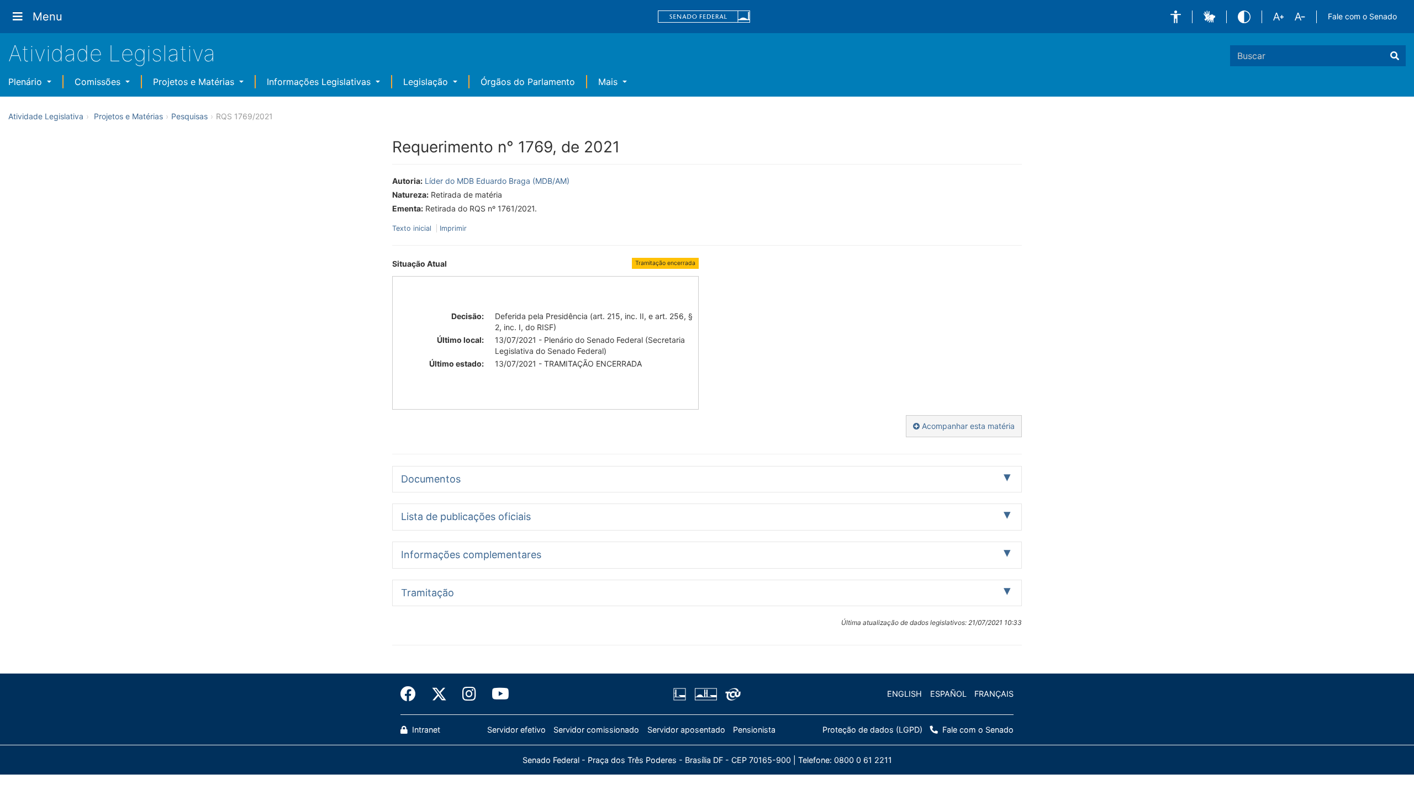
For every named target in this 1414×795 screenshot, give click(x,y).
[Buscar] (1395, 56)
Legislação (427, 81)
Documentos (431, 479)
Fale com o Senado (1362, 16)
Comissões (99, 81)
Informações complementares (471, 554)
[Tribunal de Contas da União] (731, 694)
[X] (439, 694)
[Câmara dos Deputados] (681, 694)
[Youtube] (496, 694)
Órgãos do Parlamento (528, 81)
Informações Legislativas (320, 81)
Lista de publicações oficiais (466, 516)
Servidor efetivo (516, 729)
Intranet (425, 729)
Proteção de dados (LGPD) (872, 729)
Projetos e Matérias (195, 81)
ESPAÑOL (948, 693)
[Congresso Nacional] (705, 694)
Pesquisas (189, 116)
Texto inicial (413, 228)
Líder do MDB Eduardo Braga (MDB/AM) (497, 181)
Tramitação (427, 592)
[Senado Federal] (704, 16)
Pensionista (754, 729)
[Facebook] (412, 694)
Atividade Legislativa (111, 53)
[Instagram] (469, 694)
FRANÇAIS (994, 693)
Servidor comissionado (596, 729)
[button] (1175, 16)
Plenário (26, 81)
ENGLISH (904, 693)
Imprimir (453, 228)
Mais (609, 81)
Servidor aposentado (686, 729)
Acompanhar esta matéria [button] (967, 426)
